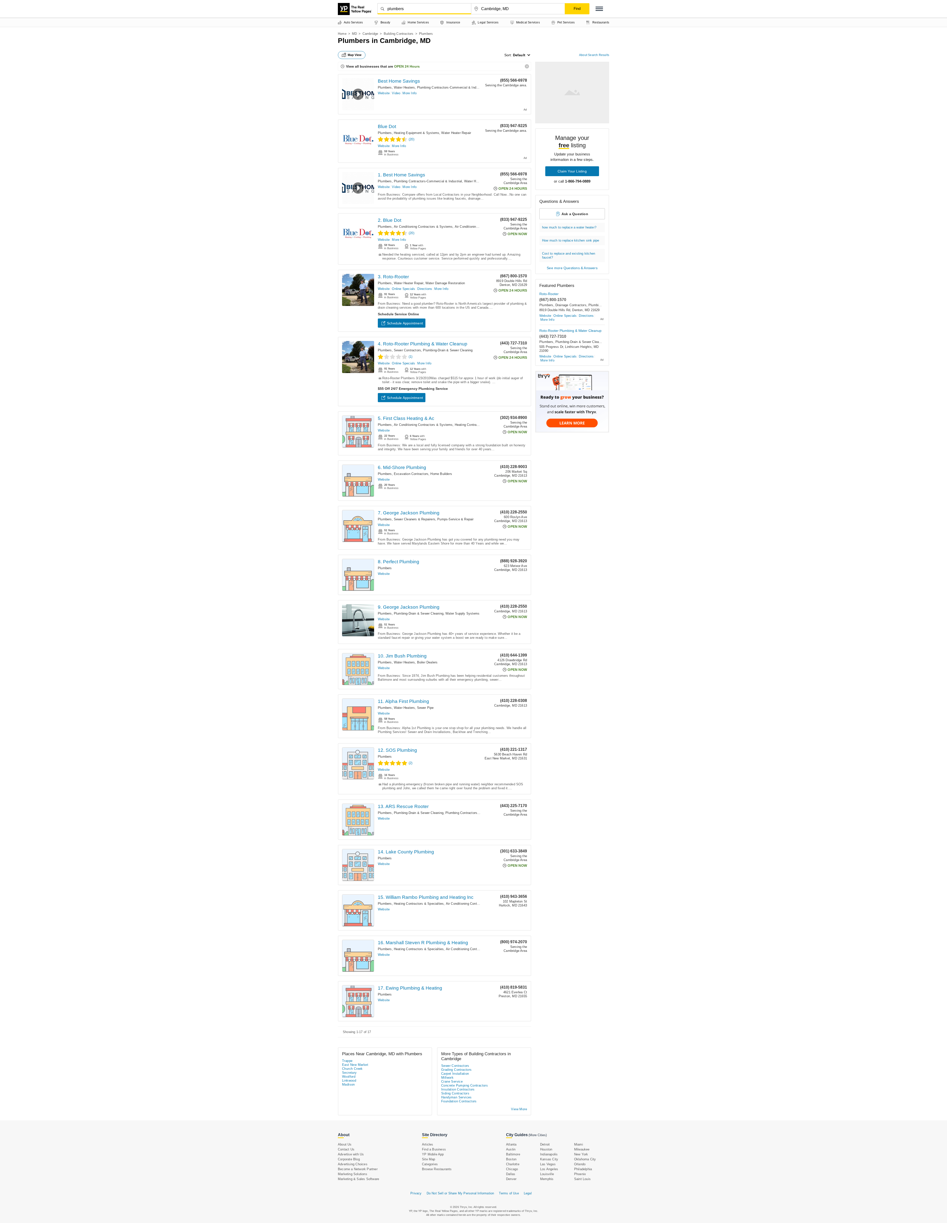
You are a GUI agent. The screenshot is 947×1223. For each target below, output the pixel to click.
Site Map (428, 1159)
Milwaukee (582, 1149)
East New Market (355, 1065)
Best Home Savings (399, 81)
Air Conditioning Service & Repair (479, 226)
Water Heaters (404, 87)
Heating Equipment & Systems (416, 133)
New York (581, 1154)
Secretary (349, 1072)
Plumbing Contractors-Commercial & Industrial (451, 87)
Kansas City (549, 1159)
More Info (409, 93)
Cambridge (370, 34)
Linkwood (349, 1080)
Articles (427, 1144)
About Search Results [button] (594, 55)
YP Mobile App (433, 1154)
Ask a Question (575, 214)
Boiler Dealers (427, 662)
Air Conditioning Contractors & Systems (423, 226)
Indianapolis (549, 1154)
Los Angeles (549, 1169)
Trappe (347, 1061)
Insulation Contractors (458, 1089)
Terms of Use (509, 1193)
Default (519, 55)
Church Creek (352, 1069)
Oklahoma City (585, 1159)
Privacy (415, 1193)
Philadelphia (583, 1169)
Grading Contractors (456, 1070)
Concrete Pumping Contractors (464, 1085)
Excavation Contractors (411, 474)
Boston (511, 1159)
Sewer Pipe (425, 708)
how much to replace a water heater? (569, 227)
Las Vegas (548, 1164)
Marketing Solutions (352, 1174)
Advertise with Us (351, 1154)
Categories (430, 1164)
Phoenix (580, 1174)
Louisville (547, 1174)
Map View (355, 55)
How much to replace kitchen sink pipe (570, 240)
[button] (599, 9)
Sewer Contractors (407, 350)
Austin (510, 1149)
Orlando (579, 1164)
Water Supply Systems (462, 613)
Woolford (348, 1076)
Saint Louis (582, 1179)
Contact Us (346, 1149)
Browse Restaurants (437, 1169)
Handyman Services (456, 1097)
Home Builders (441, 474)
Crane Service (452, 1081)
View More (519, 1109)
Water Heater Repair (456, 133)
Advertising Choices (352, 1164)
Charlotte (512, 1164)
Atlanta (511, 1144)
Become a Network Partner (358, 1169)
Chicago (512, 1169)
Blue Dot (387, 126)
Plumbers (385, 87)
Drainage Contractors (570, 305)
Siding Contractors (455, 1093)
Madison (348, 1084)
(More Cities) (537, 1135)
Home (342, 34)
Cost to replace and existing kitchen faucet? (568, 255)
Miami (578, 1144)
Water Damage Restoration (445, 283)
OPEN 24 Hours (407, 66)
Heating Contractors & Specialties (480, 425)
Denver (511, 1179)
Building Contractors (399, 34)
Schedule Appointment (405, 323)
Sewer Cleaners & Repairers (414, 519)
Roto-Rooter (549, 294)
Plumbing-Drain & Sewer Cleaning (448, 350)
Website (384, 93)
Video (396, 93)
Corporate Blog (349, 1159)
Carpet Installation (455, 1073)
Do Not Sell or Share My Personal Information (460, 1193)
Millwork (447, 1077)
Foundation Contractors (459, 1101)
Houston (546, 1149)
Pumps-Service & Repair (455, 519)
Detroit (545, 1144)
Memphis (546, 1179)
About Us (345, 1144)
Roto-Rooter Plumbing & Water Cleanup (570, 331)
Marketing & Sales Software (358, 1179)
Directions (424, 288)
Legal (528, 1193)
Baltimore (513, 1154)
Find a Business (434, 1149)
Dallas (510, 1174)
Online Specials (403, 288)
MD (354, 34)
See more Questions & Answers (572, 268)
